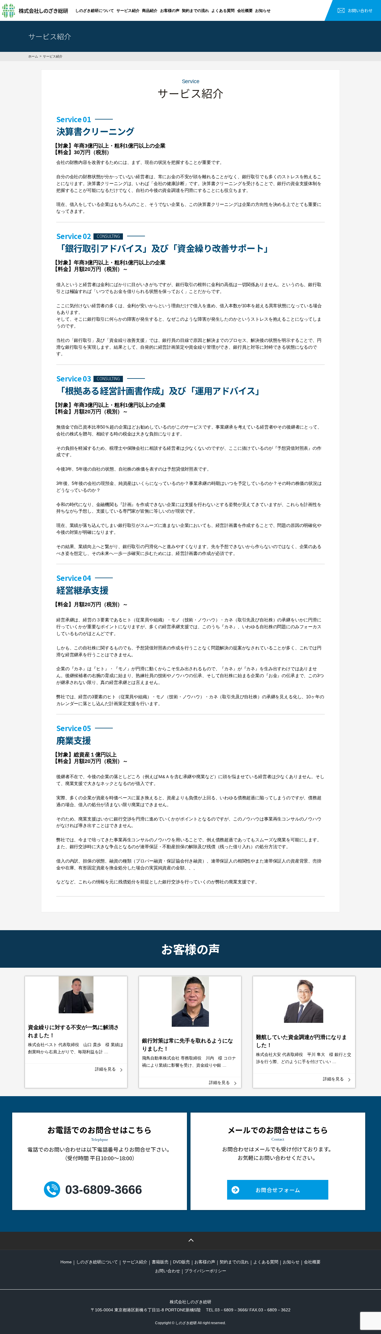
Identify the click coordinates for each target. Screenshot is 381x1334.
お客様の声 (169, 10)
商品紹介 (149, 10)
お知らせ (263, 10)
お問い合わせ (360, 10)
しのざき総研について (94, 10)
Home (66, 1261)
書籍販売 (160, 1261)
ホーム (33, 56)
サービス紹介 (128, 10)
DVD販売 (181, 1261)
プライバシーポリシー (205, 1270)
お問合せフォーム (277, 1190)
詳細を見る (105, 1069)
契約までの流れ (195, 10)
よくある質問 (223, 10)
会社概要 (245, 10)
